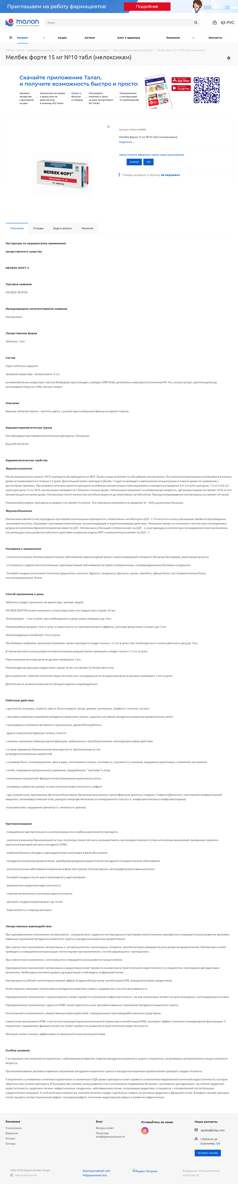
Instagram (145, 1130)
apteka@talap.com (213, 1130)
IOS (148, 161)
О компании (14, 1128)
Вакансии (12, 1133)
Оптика (10, 1143)
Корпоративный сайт (96, 1170)
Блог (99, 1121)
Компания (13, 1121)
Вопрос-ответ (105, 1128)
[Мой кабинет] (215, 22)
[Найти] (195, 22)
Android (134, 161)
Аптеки (10, 1138)
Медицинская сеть (95, 1175)
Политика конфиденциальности (110, 1134)
